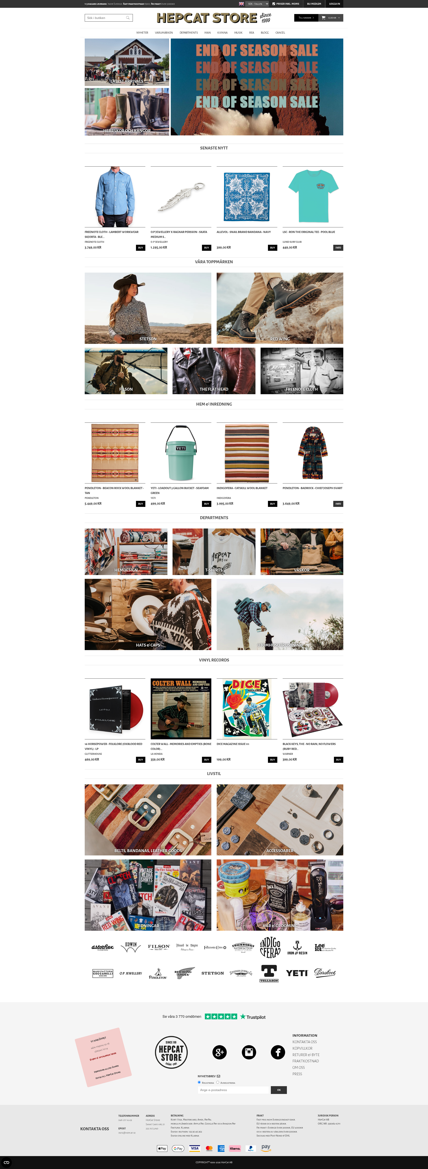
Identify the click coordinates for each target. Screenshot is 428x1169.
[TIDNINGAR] (148, 895)
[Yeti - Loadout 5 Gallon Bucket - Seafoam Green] (181, 453)
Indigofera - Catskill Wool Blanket (242, 488)
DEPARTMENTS (189, 33)
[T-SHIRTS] (214, 551)
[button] (323, 18)
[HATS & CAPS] (148, 614)
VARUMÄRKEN (164, 33)
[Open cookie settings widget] (6, 1162)
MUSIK (238, 33)
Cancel (280, 33)
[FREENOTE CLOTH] (302, 371)
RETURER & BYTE (305, 1055)
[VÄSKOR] (302, 551)
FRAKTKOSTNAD (305, 1061)
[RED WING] (280, 308)
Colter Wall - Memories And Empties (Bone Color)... (181, 746)
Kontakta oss (94, 1129)
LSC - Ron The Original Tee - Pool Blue (309, 232)
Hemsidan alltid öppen (106, 1069)
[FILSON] (126, 371)
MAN (207, 33)
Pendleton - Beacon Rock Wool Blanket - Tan (114, 490)
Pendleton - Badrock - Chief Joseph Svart (312, 488)
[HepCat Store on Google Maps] (219, 1052)
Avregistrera (227, 1083)
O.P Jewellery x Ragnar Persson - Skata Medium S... (179, 234)
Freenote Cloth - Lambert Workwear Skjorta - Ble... (111, 234)
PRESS (297, 1074)
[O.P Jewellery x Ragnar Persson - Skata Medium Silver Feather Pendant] (181, 197)
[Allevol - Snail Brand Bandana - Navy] (247, 197)
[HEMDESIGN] (126, 551)
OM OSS (298, 1067)
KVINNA (222, 33)
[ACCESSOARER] (280, 820)
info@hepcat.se (127, 1132)
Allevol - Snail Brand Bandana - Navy (244, 232)
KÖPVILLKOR (302, 1048)
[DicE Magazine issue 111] (247, 709)
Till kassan (305, 17)
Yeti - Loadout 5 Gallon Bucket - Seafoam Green (180, 490)
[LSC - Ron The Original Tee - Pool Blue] (313, 197)
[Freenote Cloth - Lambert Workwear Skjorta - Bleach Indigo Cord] (115, 197)
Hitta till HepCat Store (108, 1075)
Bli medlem (314, 4)
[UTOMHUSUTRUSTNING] (280, 614)
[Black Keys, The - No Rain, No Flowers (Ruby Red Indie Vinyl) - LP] (313, 709)
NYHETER (142, 33)
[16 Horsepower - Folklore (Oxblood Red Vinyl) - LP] (115, 709)
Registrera (208, 1083)
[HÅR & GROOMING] (280, 895)
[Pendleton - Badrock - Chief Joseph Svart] (313, 453)
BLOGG (265, 33)
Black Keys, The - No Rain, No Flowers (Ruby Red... (309, 746)
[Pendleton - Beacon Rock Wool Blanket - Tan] (115, 453)
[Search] (128, 17)
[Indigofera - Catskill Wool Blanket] (247, 453)
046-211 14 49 (125, 1120)
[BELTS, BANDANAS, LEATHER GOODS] (148, 820)
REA (251, 33)
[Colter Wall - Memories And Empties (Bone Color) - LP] (181, 709)
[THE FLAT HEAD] (214, 371)
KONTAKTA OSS (304, 1042)
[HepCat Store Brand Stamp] (171, 1052)
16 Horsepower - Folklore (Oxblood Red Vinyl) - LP (113, 746)
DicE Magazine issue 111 (233, 744)
